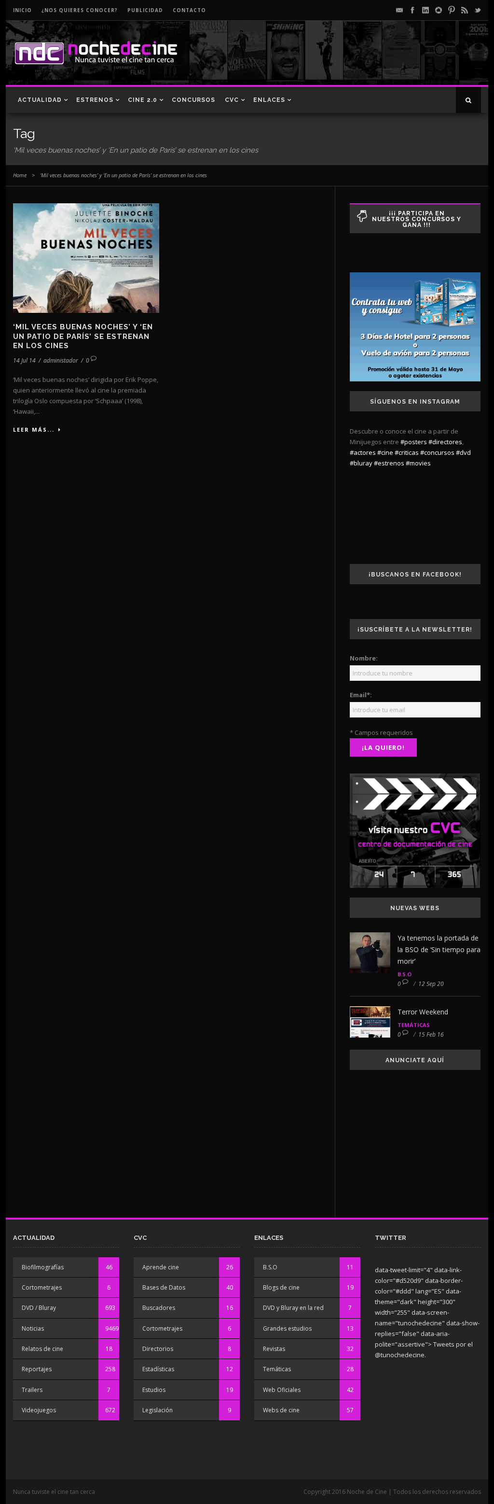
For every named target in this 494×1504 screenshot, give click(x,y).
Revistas (274, 1349)
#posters (413, 441)
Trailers (32, 1390)
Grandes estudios (287, 1328)
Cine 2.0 (142, 100)
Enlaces (269, 100)
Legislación (157, 1410)
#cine (385, 452)
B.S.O (405, 974)
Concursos (193, 100)
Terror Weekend (423, 1011)
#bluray (361, 463)
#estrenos (389, 463)
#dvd (463, 452)
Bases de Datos (163, 1287)
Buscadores (158, 1308)
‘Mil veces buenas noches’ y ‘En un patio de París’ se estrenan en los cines (83, 336)
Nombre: (364, 658)
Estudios (153, 1390)
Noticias (33, 1328)
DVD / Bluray (39, 1308)
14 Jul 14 (24, 360)
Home (20, 175)
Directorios (157, 1349)
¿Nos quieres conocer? (79, 10)
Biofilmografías (43, 1267)
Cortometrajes (42, 1287)
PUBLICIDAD (145, 10)
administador (60, 360)
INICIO (22, 10)
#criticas (407, 452)
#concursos (437, 452)
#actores (363, 452)
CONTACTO (189, 10)
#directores (445, 441)
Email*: (361, 694)
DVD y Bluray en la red (293, 1308)
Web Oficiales (282, 1390)
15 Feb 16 (431, 1034)
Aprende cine (160, 1267)
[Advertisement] (368, 61)
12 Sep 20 (431, 984)
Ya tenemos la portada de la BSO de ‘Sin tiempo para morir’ (439, 949)
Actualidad (40, 100)
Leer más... (34, 429)
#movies (418, 463)
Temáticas (414, 1024)
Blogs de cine (281, 1287)
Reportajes (37, 1369)
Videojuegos (39, 1410)
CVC (232, 100)
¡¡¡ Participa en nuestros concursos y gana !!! (416, 219)
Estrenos (94, 100)
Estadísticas (158, 1369)
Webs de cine (281, 1410)
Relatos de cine (42, 1349)
